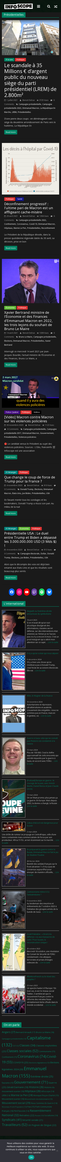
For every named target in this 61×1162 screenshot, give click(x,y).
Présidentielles (24, 112)
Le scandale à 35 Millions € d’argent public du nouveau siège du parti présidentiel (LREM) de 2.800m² (30, 80)
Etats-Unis (16, 493)
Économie (10, 307)
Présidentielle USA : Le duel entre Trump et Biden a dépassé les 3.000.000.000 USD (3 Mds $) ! (30, 539)
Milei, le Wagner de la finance (40, 695)
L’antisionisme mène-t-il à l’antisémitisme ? (38, 893)
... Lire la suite (52, 642)
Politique (20, 59)
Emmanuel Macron (31, 108)
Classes (27, 1045)
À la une (9, 59)
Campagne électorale (29, 553)
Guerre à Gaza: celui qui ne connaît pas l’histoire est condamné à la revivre (42, 741)
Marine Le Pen (20, 228)
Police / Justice (12, 412)
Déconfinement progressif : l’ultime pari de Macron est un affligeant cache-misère (28, 207)
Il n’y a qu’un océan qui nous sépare (42, 653)
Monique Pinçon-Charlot (46, 1095)
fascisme (7, 1083)
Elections (8, 341)
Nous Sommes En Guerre (44, 1103)
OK (31, 1157)
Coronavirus (22, 224)
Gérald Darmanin (17, 1087)
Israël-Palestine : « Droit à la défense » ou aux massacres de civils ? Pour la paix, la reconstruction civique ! (41, 938)
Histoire (36, 1087)
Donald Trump (26, 489)
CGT (16, 1046)
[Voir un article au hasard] (55, 6)
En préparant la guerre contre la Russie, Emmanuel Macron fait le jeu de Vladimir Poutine (42, 852)
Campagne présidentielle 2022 (32, 220)
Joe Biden (26, 493)
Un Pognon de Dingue (42, 1125)
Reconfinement (48, 228)
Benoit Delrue (29, 100)
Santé (19, 199)
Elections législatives (39, 1062)
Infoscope (47, 1091)
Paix (31, 1106)
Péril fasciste (21, 1111)
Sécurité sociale (32, 1119)
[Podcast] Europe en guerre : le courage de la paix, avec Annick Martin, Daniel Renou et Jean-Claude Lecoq (42, 784)
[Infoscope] (18, 6)
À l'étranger (11, 472)
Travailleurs (14, 1124)
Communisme (47, 1051)
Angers (8, 1032)
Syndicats (12, 1120)
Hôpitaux (8, 228)
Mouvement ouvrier (13, 1099)
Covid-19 (33, 224)
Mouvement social (16, 1103)
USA (48, 493)
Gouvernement (46, 433)
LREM (14, 112)
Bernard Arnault (25, 1032)
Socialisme (51, 1115)
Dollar (43, 553)
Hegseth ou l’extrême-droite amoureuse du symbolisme (39, 612)
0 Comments (12, 429)
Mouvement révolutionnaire (38, 1099)
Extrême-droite (42, 1076)
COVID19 (20, 1062)
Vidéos (37, 412)
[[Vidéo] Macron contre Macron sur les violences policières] (30, 377)
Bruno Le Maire (25, 336)
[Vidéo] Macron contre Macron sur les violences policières (29, 419)
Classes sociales (22, 1051)
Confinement (10, 224)
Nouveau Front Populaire (14, 1107)
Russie (39, 1115)
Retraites (26, 1115)
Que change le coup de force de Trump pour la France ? (29, 479)
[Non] (57, 1150)
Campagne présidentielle (30, 104)
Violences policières (27, 437)
